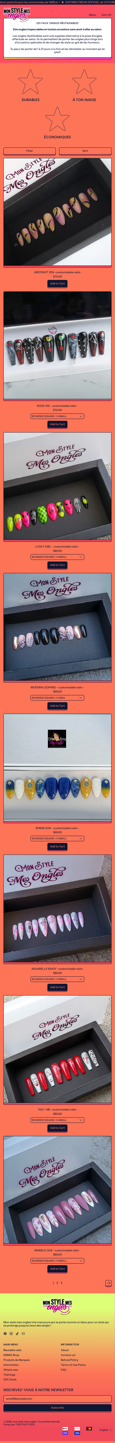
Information (11, 1365)
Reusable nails (12, 1350)
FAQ (63, 1369)
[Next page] (108, 1283)
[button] (29, 151)
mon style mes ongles (24, 1421)
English (104, 1429)
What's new (10, 1369)
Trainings (9, 1374)
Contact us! (68, 1355)
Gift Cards (9, 1379)
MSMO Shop (11, 1355)
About (65, 1350)
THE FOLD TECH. (25, 1424)
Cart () (106, 15)
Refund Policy (69, 1360)
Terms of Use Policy (73, 1365)
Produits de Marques (16, 1360)
